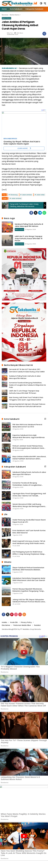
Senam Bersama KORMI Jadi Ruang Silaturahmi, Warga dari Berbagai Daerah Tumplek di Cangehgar (29, 505)
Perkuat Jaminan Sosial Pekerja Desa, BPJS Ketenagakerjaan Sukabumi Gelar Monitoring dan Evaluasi (28, 447)
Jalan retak (40, 195)
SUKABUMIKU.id (9, 68)
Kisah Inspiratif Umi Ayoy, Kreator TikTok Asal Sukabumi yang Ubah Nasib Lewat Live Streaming (29, 542)
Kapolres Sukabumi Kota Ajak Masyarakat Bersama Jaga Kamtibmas (29, 436)
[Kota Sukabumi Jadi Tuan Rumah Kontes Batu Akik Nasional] (6, 532)
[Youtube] (20, 614)
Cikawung (14, 195)
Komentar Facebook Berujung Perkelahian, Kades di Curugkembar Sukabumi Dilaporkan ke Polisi (27, 385)
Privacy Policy (26, 622)
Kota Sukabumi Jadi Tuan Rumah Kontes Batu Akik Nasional (29, 532)
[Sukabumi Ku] (20, 3)
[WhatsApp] (44, 213)
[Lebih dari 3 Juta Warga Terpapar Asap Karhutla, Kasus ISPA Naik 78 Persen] (7, 240)
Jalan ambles (27, 195)
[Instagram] (16, 614)
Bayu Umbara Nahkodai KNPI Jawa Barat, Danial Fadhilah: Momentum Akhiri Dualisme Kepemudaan (29, 458)
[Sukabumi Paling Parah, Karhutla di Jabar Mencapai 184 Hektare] (7, 227)
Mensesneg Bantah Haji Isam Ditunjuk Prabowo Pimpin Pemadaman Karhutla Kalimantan (27, 405)
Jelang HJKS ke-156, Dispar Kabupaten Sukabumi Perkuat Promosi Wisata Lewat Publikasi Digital (29, 601)
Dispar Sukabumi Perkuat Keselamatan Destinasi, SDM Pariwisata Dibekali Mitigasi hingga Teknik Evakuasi (28, 569)
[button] (41, 3)
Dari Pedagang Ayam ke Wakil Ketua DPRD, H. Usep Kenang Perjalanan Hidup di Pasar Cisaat (28, 553)
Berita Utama (6, 18)
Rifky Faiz (10, 33)
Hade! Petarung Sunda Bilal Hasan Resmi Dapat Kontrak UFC (29, 521)
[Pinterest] (12, 614)
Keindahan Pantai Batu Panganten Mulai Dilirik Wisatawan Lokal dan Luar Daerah (29, 579)
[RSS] (24, 614)
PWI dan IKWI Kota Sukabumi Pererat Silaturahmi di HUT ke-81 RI (27, 426)
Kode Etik (14, 622)
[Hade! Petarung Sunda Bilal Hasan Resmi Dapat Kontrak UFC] (6, 522)
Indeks (4, 622)
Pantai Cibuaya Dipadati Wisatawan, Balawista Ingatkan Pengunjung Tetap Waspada (28, 590)
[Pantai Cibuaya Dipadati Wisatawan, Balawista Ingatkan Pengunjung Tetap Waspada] (6, 590)
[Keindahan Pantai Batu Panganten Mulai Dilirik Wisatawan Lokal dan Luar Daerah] (6, 580)
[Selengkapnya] (45, 419)
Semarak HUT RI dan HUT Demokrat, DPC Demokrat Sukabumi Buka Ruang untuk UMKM (27, 370)
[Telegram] (40, 213)
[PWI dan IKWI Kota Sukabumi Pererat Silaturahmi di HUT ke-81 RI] (6, 426)
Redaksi (37, 625)
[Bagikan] (44, 34)
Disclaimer (6, 625)
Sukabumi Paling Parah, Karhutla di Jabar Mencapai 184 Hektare (29, 225)
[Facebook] (31, 213)
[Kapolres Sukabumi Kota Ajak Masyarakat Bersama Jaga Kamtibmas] (6, 437)
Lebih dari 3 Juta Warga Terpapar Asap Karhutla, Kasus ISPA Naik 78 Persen (28, 238)
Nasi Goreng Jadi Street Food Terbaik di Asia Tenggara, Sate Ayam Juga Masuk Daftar (26, 398)
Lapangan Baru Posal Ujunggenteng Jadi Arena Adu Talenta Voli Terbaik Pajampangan (29, 495)
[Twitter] (36, 213)
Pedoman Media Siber (22, 625)
